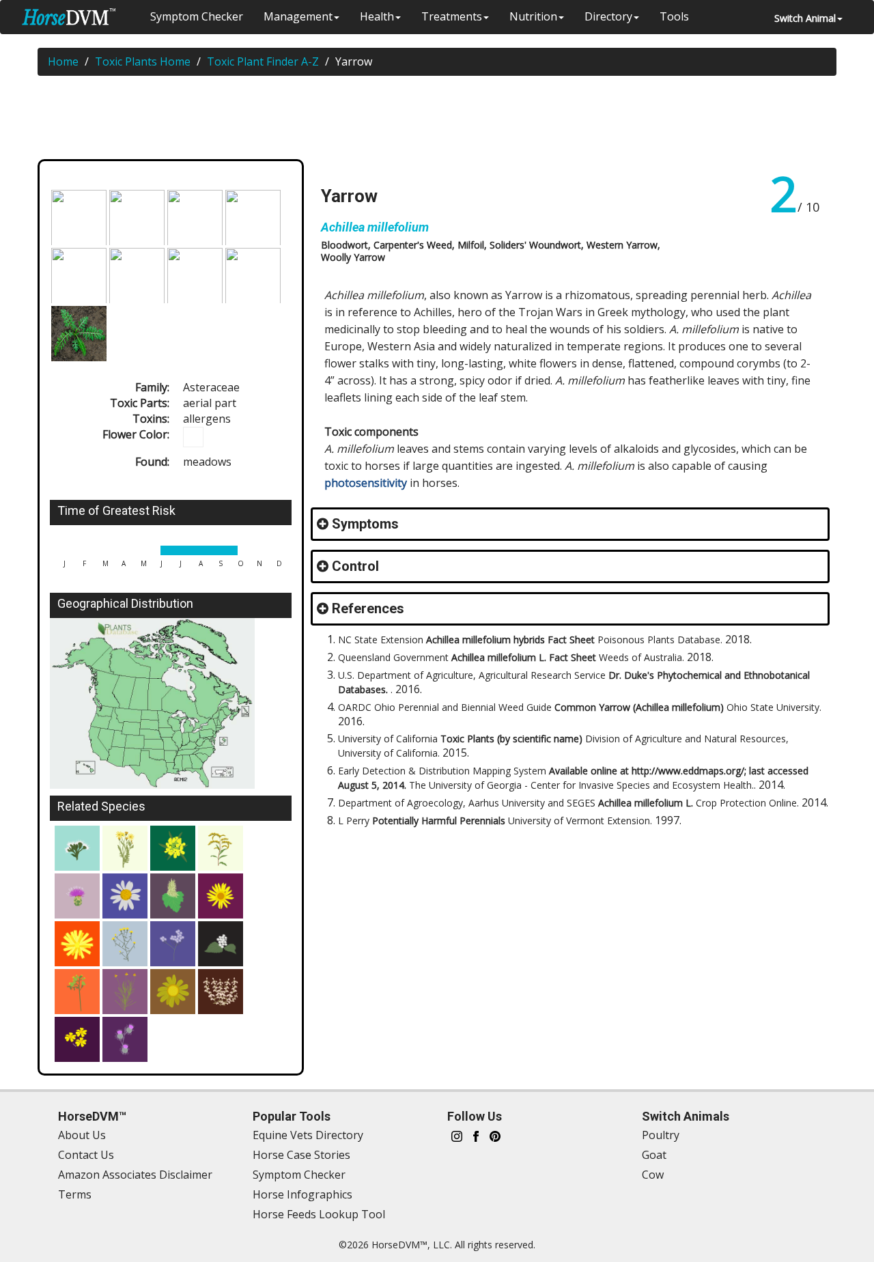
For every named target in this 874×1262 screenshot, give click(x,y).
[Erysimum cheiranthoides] (173, 848)
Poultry (660, 1134)
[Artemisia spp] (220, 991)
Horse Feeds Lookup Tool (319, 1214)
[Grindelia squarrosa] (220, 896)
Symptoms (365, 524)
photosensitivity (365, 482)
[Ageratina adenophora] (220, 944)
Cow (653, 1174)
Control (355, 566)
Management (298, 16)
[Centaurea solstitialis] (125, 944)
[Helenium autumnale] (125, 991)
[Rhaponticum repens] (77, 896)
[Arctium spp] (125, 1039)
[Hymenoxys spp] (77, 1039)
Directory (608, 16)
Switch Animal (805, 18)
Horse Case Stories (301, 1154)
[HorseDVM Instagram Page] (456, 1135)
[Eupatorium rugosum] (77, 848)
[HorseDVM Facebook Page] (475, 1135)
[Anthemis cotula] (125, 896)
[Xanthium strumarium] (173, 896)
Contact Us (86, 1154)
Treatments (451, 16)
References (368, 608)
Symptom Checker (196, 16)
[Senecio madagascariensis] (173, 991)
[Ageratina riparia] (173, 944)
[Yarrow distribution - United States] (171, 703)
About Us (82, 1134)
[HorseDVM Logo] (68, 16)
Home (63, 61)
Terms (74, 1194)
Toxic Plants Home (143, 61)
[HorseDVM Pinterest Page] (495, 1135)
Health (377, 16)
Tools (674, 16)
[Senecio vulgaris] (77, 991)
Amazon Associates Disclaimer (135, 1174)
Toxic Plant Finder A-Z (263, 61)
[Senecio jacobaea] (125, 848)
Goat (654, 1154)
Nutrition (533, 16)
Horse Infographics (302, 1194)
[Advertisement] (443, 120)
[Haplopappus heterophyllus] (220, 848)
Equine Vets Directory (308, 1134)
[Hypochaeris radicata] (77, 944)
